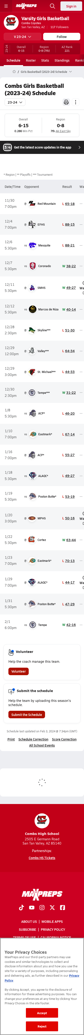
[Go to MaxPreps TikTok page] (21, 908)
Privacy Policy (53, 929)
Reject (42, 1026)
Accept (42, 1013)
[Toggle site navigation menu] (6, 6)
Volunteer (18, 671)
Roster (31, 60)
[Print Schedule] (66, 102)
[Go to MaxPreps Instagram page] (42, 908)
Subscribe (27, 929)
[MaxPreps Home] (26, 6)
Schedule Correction (33, 739)
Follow (62, 36)
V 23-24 (20, 36)
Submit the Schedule (26, 714)
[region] (42, 986)
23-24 (12, 102)
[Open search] (52, 6)
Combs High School (42, 833)
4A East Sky (63, 131)
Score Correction (64, 739)
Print (11, 739)
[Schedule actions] (75, 102)
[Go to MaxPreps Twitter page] (52, 908)
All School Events (42, 745)
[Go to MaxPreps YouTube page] (32, 908)
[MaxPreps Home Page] (14, 71)
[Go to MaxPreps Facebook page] (62, 908)
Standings (62, 60)
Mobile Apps (52, 921)
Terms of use (24, 937)
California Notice (56, 937)
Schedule (13, 60)
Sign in (71, 6)
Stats (45, 60)
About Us (29, 921)
